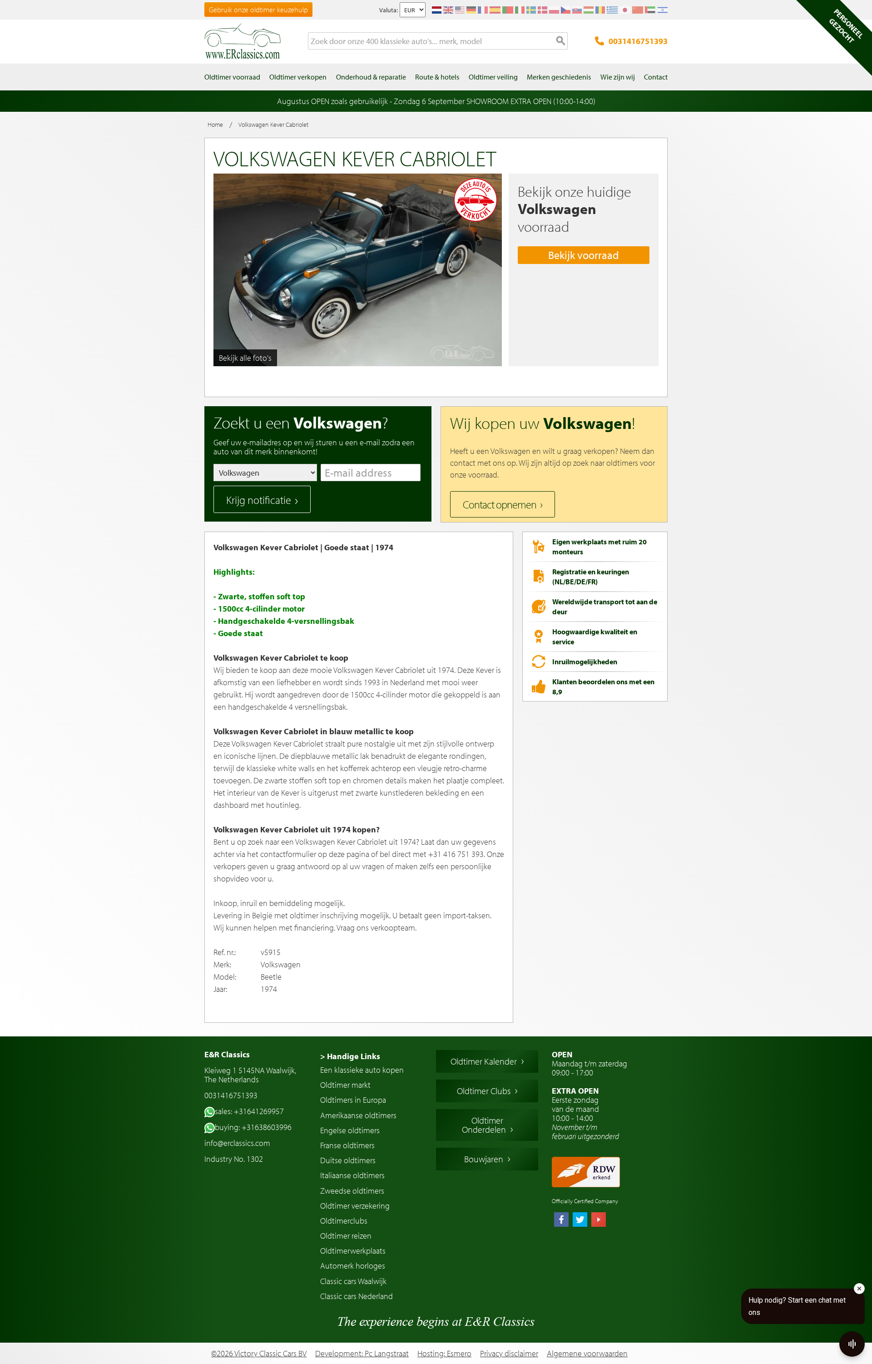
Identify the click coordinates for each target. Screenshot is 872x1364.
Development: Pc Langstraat (362, 1353)
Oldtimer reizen (346, 1235)
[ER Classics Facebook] (561, 1220)
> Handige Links (350, 1056)
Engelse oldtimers (350, 1130)
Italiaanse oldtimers (352, 1175)
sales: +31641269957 (249, 1111)
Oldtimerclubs (343, 1220)
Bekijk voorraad (583, 255)
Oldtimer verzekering (355, 1205)
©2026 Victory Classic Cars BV (259, 1353)
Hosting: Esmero (444, 1353)
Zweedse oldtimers (352, 1190)
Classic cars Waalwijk (353, 1281)
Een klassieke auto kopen (362, 1070)
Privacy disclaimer (509, 1353)
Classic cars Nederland (356, 1296)
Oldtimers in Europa (353, 1100)
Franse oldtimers (347, 1145)
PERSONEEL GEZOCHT (846, 26)
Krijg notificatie (258, 500)
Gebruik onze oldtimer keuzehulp (258, 9)
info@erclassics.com (237, 1143)
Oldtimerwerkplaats (353, 1250)
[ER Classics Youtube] (598, 1220)
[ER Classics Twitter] (580, 1220)
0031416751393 (638, 41)
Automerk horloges (352, 1265)
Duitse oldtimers (348, 1160)
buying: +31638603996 (253, 1127)
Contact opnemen (499, 504)
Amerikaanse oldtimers (358, 1115)
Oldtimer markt (345, 1085)
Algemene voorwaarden (587, 1353)
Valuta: (388, 10)
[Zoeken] (561, 41)
